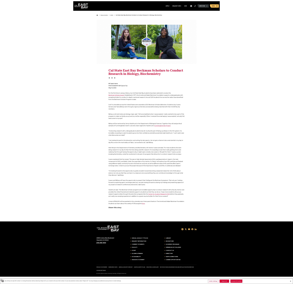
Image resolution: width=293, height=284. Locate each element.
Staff (134, 250)
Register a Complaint (152, 267)
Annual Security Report (126, 267)
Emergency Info (113, 267)
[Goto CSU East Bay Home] (97, 15)
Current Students (138, 244)
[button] (191, 6)
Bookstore (170, 241)
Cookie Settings (101, 270)
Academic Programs (172, 244)
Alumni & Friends (137, 253)
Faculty (134, 247)
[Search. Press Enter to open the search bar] (195, 6)
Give (185, 6)
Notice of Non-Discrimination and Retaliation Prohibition (177, 267)
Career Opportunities (173, 259)
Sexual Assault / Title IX (140, 238)
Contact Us (170, 250)
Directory (169, 253)
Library (168, 238)
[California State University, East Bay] (108, 228)
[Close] (290, 281)
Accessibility (136, 256)
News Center (104, 15)
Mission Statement (138, 259)
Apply (167, 6)
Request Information (139, 241)
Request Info (176, 6)
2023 (111, 15)
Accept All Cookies (236, 281)
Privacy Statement (101, 267)
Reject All (224, 281)
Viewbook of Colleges (173, 247)
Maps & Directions (172, 256)
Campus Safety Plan (139, 267)
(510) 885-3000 (101, 242)
